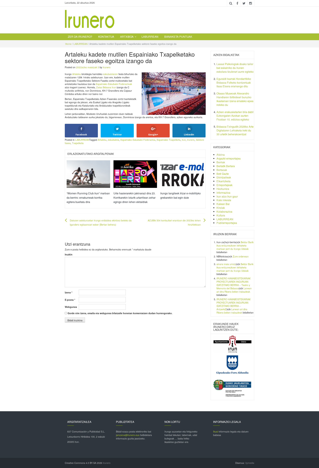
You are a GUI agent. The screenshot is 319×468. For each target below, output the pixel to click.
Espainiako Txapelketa (168, 139)
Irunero (106, 67)
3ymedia (249, 463)
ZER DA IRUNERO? (80, 37)
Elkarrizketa (223, 181)
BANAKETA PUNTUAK (178, 37)
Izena (68, 292)
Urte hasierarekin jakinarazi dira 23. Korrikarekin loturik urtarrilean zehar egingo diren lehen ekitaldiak (134, 197)
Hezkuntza (222, 189)
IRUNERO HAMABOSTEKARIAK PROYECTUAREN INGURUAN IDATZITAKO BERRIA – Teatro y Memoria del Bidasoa (233, 283)
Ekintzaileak (223, 177)
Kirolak (220, 208)
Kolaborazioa (224, 211)
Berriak (220, 162)
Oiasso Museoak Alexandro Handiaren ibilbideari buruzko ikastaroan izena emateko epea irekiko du (234, 99)
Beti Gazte (222, 174)
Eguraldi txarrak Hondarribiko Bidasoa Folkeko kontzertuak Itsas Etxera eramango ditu (233, 82)
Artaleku (77, 74)
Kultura (220, 215)
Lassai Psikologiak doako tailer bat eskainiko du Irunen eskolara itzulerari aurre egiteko (235, 68)
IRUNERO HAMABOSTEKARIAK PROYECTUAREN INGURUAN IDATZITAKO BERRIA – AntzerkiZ (233, 304)
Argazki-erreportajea (228, 158)
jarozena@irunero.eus (127, 435)
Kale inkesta (223, 200)
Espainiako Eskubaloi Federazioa (137, 139)
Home (68, 43)
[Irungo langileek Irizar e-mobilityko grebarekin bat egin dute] (182, 173)
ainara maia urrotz (226, 264)
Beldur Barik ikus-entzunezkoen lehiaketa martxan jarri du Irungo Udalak (235, 245)
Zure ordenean (241, 256)
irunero (191, 139)
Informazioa (223, 193)
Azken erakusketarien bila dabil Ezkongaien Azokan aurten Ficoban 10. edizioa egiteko (235, 115)
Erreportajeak (224, 185)
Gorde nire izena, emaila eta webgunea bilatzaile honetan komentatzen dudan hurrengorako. (120, 313)
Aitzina (220, 154)
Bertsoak (221, 170)
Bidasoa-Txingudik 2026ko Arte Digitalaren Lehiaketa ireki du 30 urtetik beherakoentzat (235, 130)
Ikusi (215, 431)
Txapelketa (78, 143)
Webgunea (71, 307)
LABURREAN (150, 37)
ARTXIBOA (127, 37)
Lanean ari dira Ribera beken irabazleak (234, 290)
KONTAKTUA (106, 37)
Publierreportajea (226, 223)
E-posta (70, 299)
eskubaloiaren (110, 74)
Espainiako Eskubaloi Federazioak (114, 84)
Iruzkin (68, 254)
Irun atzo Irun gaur (227, 196)
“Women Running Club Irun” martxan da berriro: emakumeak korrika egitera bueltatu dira (88, 197)
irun (184, 139)
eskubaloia (113, 139)
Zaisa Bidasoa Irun (106, 87)
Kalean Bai (223, 204)
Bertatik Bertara (225, 166)
